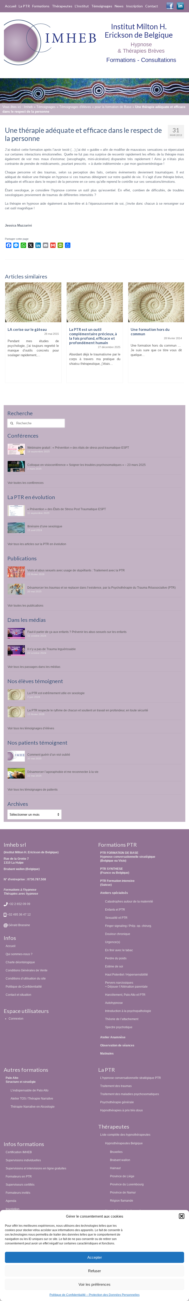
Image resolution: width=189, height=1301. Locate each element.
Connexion (16, 1018)
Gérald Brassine (19, 925)
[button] (181, 1216)
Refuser (94, 1271)
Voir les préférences (94, 1284)
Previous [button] (9, 338)
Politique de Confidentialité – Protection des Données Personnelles (94, 1295)
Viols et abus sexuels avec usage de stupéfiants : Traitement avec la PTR (76, 570)
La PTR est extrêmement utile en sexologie (56, 693)
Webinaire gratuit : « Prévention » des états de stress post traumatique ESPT (78, 447)
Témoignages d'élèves (75, 107)
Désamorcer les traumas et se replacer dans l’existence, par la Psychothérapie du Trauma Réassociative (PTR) (101, 587)
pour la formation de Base (113, 107)
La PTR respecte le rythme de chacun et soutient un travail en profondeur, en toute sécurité (87, 710)
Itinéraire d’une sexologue (44, 526)
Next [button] (179, 338)
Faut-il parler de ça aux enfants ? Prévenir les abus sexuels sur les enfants (76, 631)
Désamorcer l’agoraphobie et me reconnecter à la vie (62, 771)
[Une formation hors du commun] (95, 302)
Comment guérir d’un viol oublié (48, 754)
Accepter (94, 1257)
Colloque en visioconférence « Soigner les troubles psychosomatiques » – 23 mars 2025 (86, 464)
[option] (33, 335)
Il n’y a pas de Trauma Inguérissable (51, 649)
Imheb (28, 107)
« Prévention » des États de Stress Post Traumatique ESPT (66, 509)
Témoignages (46, 107)
